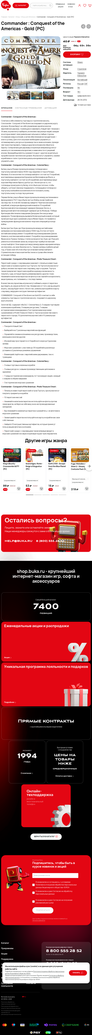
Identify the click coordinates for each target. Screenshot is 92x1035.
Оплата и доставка (63, 776)
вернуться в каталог (44, 837)
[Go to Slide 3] (36, 95)
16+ (78, 92)
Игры (18, 17)
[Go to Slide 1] (13, 95)
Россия (80, 84)
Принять (76, 973)
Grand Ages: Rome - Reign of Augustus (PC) (34, 466)
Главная (4, 17)
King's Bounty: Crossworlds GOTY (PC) (11, 466)
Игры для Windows (28, 17)
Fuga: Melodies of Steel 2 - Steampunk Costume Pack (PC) (80, 466)
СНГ (86, 84)
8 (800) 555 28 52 (50, 541)
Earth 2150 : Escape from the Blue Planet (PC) (57, 466)
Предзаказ (60, 4)
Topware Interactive (81, 37)
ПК (78, 88)
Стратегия (81, 69)
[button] (30, 62)
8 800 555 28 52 (64, 951)
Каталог (11, 17)
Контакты (31, 984)
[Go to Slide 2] (24, 95)
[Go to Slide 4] (48, 95)
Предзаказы (7, 949)
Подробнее (9, 702)
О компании (26, 773)
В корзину (75, 55)
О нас (70, 6)
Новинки (71, 4)
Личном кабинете (38, 920)
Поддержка (7, 959)
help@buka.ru (18, 541)
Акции (60, 6)
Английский (82, 80)
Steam (80, 62)
